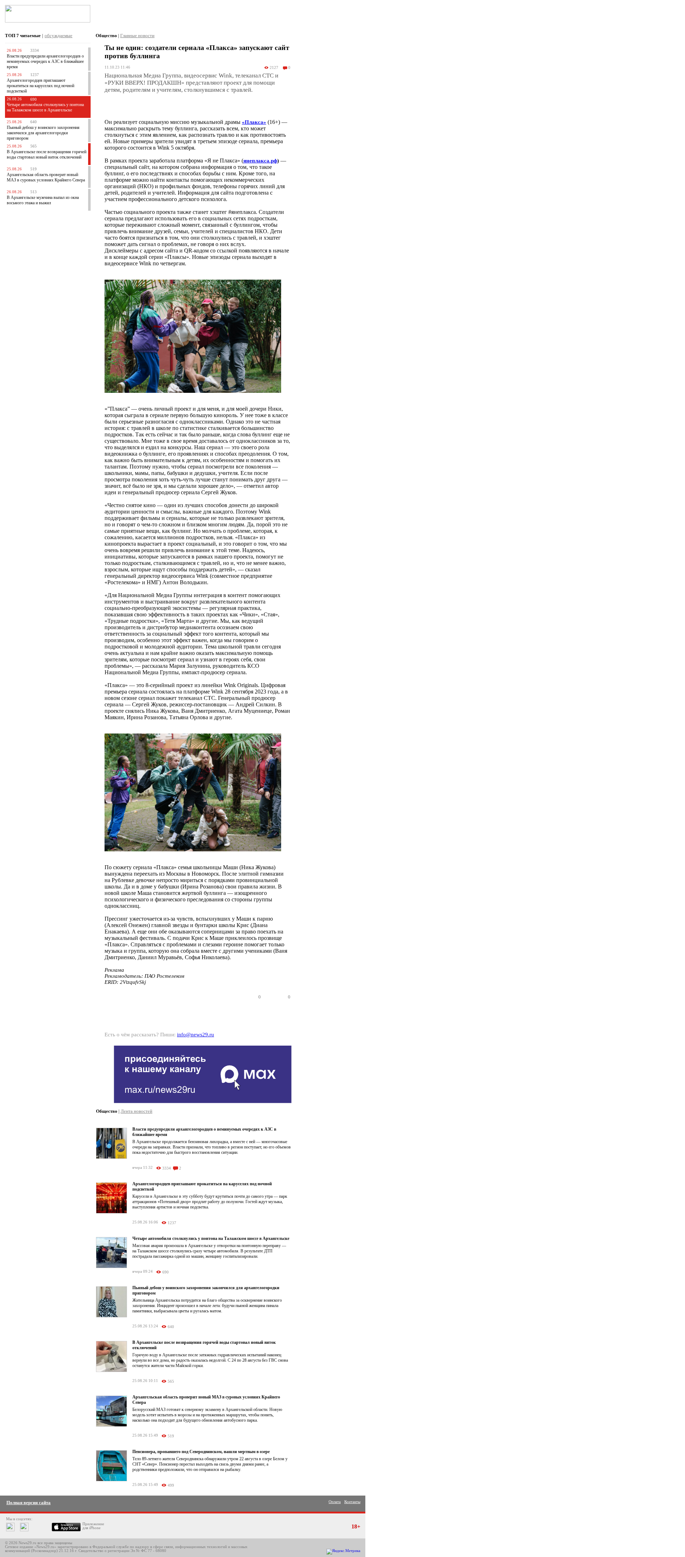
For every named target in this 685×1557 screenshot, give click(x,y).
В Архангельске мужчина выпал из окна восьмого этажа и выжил (43, 200)
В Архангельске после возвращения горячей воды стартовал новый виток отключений (46, 154)
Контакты (352, 1502)
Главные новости (137, 35)
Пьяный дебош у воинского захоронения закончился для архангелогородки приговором (43, 133)
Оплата (335, 1502)
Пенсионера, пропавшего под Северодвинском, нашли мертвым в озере (201, 1451)
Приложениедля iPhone (93, 1526)
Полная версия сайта (28, 1502)
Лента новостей (136, 1111)
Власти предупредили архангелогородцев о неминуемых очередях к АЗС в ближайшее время (45, 61)
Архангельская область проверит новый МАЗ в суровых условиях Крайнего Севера (46, 177)
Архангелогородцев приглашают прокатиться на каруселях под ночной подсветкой (40, 86)
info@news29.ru (195, 1034)
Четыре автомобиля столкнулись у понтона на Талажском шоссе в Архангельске (45, 107)
